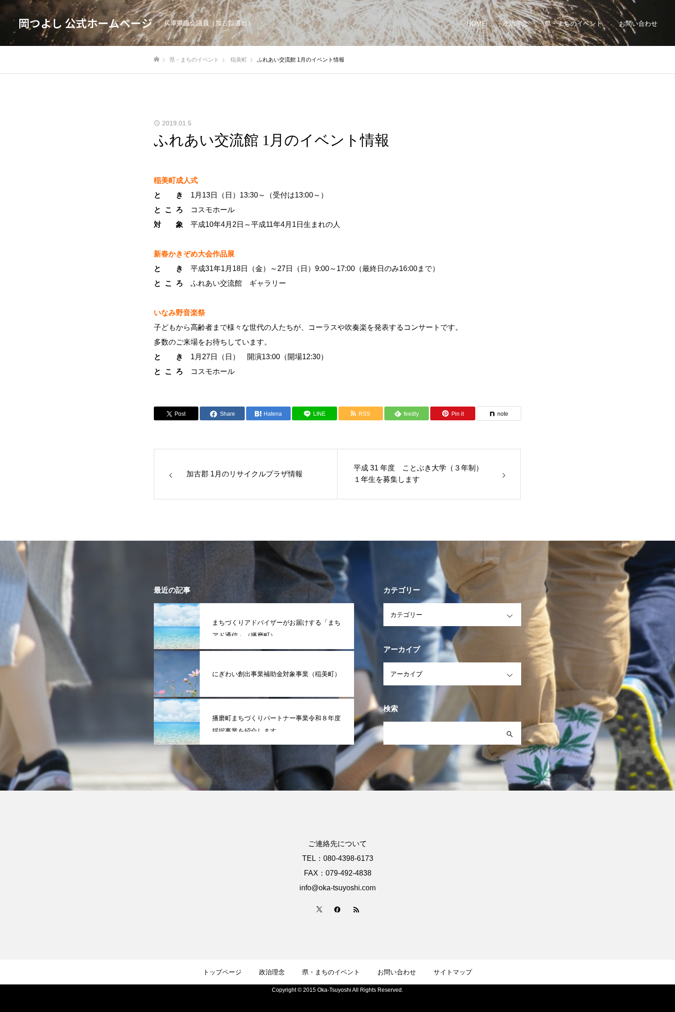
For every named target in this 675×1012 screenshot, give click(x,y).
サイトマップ (452, 972)
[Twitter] (319, 909)
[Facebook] (337, 909)
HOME (476, 23)
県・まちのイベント (573, 23)
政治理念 (515, 23)
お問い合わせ (638, 23)
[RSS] (355, 909)
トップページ (222, 972)
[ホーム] (156, 59)
